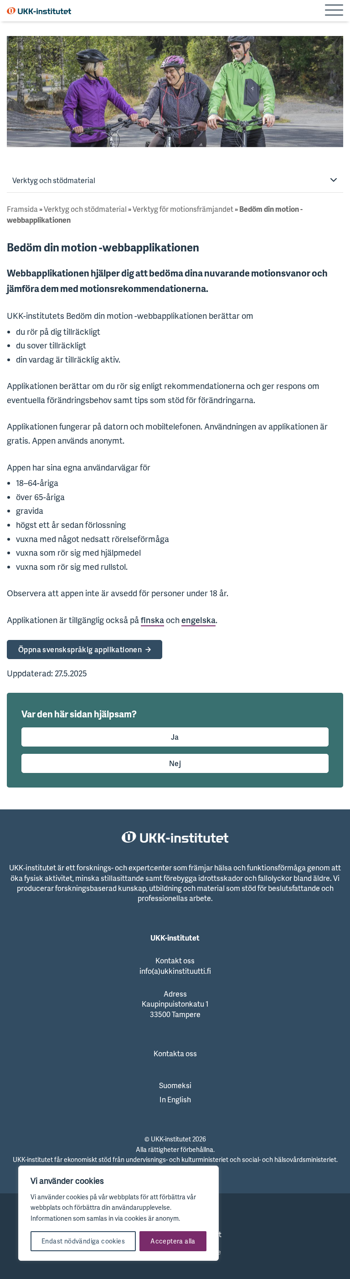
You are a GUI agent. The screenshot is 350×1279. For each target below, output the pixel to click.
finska (152, 619)
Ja (175, 737)
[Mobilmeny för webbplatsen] (334, 11)
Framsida (22, 209)
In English (175, 1100)
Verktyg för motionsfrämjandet (183, 209)
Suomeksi (175, 1085)
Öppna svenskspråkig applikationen (80, 650)
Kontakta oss (175, 1054)
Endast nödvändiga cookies (83, 1241)
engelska (198, 619)
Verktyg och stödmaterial (53, 180)
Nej (175, 763)
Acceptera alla (173, 1241)
